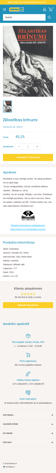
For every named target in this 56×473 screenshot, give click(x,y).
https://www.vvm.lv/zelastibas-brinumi (28, 229)
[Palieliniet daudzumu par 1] (37, 146)
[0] (50, 9)
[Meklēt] (49, 17)
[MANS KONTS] (44, 9)
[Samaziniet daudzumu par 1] (19, 146)
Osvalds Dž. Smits (13, 127)
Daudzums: (8, 146)
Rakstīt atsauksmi (28, 305)
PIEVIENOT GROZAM (28, 157)
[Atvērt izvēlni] (4, 9)
